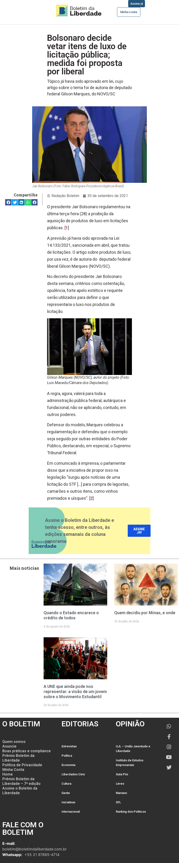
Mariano (121, 793)
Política (67, 755)
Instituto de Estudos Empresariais (129, 763)
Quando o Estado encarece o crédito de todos (71, 615)
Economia (68, 765)
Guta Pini (122, 774)
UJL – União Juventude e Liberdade (133, 749)
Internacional (71, 811)
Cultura (66, 783)
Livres (120, 783)
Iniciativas (68, 802)
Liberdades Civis (73, 774)
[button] (8, 202)
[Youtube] (169, 757)
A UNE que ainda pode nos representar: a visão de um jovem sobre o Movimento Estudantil (75, 691)
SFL (118, 802)
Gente (66, 793)
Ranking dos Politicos (131, 811)
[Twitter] (169, 767)
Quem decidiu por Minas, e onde (144, 612)
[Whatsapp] (169, 726)
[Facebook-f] (169, 736)
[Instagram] (169, 747)
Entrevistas (69, 746)
